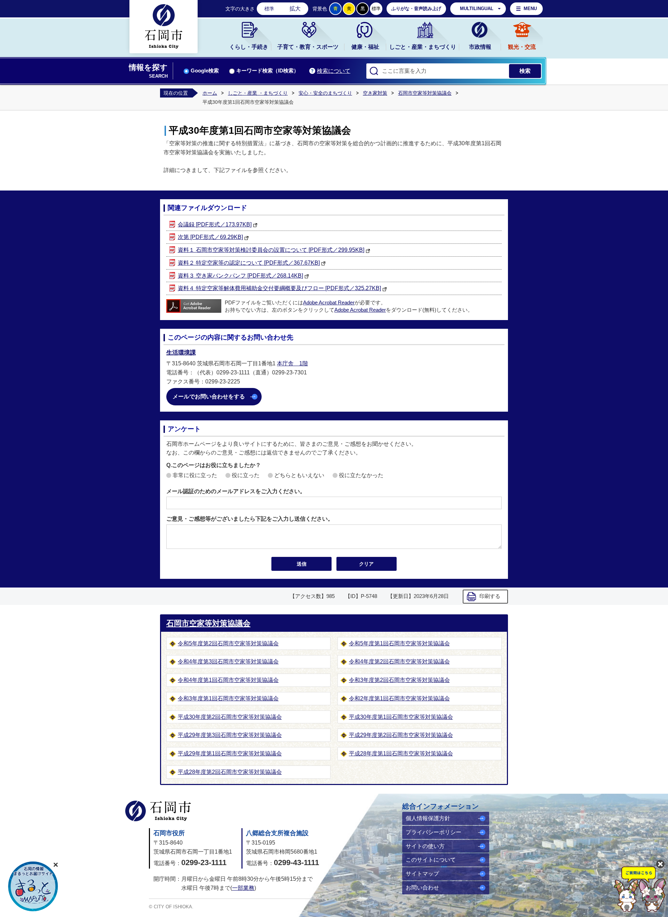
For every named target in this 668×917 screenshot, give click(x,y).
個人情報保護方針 (428, 818)
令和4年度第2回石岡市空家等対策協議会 (399, 662)
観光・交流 (522, 47)
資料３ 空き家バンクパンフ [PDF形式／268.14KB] (240, 276)
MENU (530, 8)
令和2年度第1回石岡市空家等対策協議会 (399, 698)
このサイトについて (431, 860)
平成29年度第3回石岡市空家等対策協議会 (230, 735)
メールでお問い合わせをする (209, 396)
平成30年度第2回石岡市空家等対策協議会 (230, 717)
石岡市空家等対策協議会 (425, 93)
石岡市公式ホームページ (158, 811)
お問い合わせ (422, 888)
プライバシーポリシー (433, 832)
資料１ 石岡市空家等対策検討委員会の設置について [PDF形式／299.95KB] (271, 250)
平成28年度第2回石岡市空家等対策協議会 (230, 772)
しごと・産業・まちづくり (422, 47)
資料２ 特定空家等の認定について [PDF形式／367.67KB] (249, 263)
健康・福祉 (365, 47)
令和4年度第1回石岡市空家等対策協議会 (228, 680)
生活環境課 (181, 352)
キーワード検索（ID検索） (267, 70)
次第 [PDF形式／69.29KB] (210, 237)
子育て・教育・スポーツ (308, 47)
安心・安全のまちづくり (325, 93)
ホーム (209, 93)
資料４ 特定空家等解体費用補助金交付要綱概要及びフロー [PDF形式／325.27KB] (279, 288)
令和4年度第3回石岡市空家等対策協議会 (228, 662)
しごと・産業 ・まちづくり (258, 93)
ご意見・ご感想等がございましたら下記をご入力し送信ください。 (249, 519)
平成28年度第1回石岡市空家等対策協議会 (401, 753)
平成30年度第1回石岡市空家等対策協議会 (401, 717)
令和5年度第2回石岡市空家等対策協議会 (228, 643)
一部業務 (243, 888)
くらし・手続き (248, 47)
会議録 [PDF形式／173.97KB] (215, 224)
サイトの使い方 (425, 846)
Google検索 (205, 70)
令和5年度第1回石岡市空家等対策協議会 (399, 643)
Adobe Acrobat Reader (329, 302)
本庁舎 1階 (292, 363)
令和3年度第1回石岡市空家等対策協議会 (228, 698)
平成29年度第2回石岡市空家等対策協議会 (401, 735)
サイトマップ (422, 874)
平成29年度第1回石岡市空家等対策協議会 (230, 753)
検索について (333, 71)
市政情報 (480, 47)
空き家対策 (375, 93)
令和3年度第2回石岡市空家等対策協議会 (399, 680)
